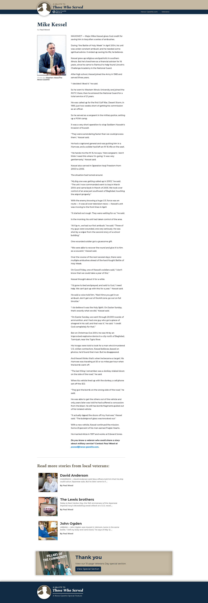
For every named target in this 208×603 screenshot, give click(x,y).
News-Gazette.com (149, 12)
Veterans (165, 12)
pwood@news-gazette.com (85, 447)
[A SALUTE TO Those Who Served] (44, 9)
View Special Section (88, 569)
